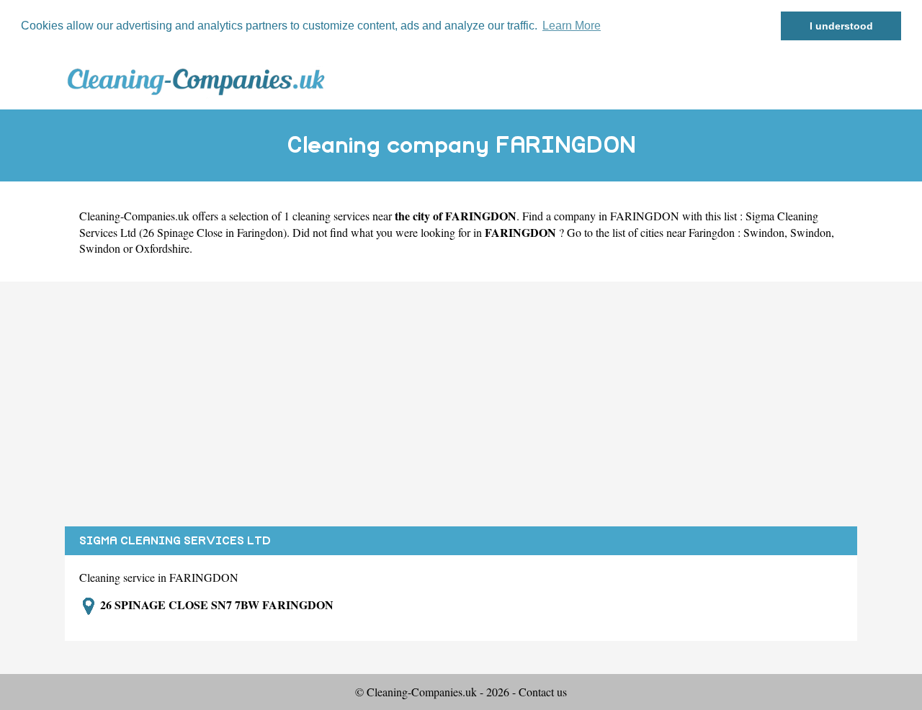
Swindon (763, 232)
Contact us (543, 691)
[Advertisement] (461, 404)
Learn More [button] (571, 25)
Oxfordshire (162, 248)
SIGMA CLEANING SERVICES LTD (175, 541)
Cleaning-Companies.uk (134, 215)
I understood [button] (841, 26)
